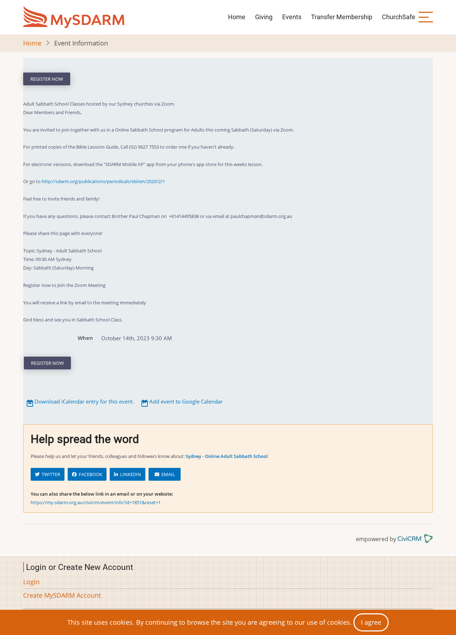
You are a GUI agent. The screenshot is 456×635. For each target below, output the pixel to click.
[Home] (73, 17)
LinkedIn (129, 474)
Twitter (50, 474)
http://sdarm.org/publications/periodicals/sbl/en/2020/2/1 (103, 181)
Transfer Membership (341, 17)
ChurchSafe (398, 17)
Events (291, 17)
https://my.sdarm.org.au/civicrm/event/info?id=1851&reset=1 (96, 502)
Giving (264, 17)
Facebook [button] (89, 474)
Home (236, 17)
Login (31, 581)
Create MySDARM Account (62, 595)
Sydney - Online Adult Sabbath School (227, 456)
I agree (371, 622)
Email (167, 474)
